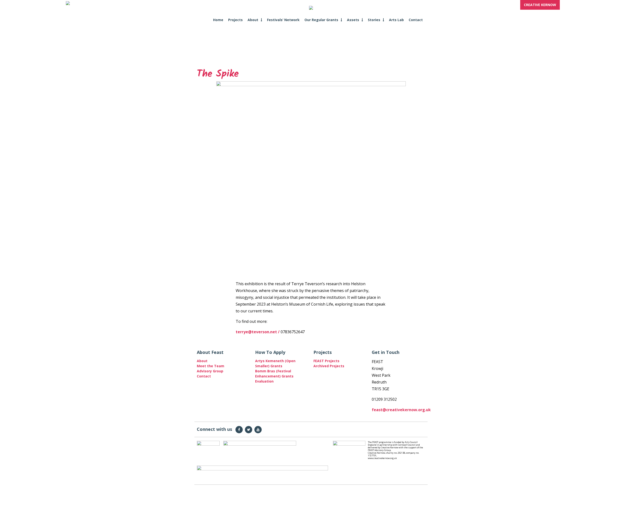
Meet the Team (210, 366)
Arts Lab (396, 19)
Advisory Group (210, 371)
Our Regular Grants (321, 19)
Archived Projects (328, 366)
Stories (374, 19)
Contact (416, 19)
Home (218, 19)
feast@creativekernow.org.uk (401, 409)
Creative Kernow (540, 4)
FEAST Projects (326, 361)
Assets (353, 19)
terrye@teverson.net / (258, 331)
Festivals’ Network (283, 19)
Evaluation (264, 381)
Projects (235, 19)
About (253, 19)
